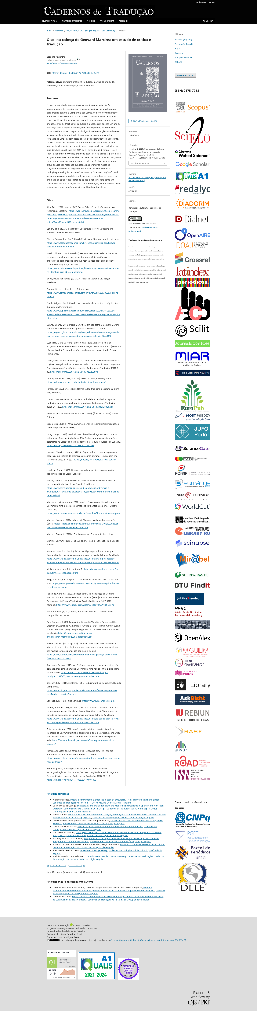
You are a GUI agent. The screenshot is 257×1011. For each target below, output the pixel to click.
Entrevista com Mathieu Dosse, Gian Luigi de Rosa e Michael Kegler (120, 856)
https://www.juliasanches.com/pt (98, 700)
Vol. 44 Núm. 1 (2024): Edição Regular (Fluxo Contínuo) (90, 30)
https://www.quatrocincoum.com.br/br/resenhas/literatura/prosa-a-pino (83, 513)
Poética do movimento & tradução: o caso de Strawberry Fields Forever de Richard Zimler (115, 799)
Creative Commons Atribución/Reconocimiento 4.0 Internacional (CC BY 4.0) (148, 940)
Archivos (59, 30)
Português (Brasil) (184, 44)
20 (58, 865)
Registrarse (201, 2)
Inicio (49, 30)
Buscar (209, 20)
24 (70, 865)
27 (79, 865)
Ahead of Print (107, 20)
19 (55, 865)
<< (48, 865)
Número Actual (49, 20)
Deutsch (179, 53)
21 (61, 865)
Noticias (91, 20)
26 (76, 865)
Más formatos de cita (140, 163)
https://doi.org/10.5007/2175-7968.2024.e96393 (75, 73)
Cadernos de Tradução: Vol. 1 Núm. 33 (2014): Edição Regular (120, 841)
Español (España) (183, 39)
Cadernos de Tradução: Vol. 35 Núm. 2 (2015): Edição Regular (93, 823)
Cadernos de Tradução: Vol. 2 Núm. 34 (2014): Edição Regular (123, 817)
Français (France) (183, 57)
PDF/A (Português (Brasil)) (145, 121)
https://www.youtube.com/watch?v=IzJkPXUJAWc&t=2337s (85, 604)
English (178, 48)
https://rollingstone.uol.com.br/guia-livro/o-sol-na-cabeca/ (76, 382)
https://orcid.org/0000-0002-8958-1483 (62, 63)
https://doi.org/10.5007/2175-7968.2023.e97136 (70, 445)
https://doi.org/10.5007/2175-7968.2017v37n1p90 (71, 779)
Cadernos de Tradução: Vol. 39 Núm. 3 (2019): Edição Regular (97, 835)
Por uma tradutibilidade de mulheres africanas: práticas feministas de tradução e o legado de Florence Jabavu (104, 889)
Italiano (178, 61)
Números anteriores (72, 20)
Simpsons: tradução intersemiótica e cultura (142, 844)
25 (73, 865)
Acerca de (124, 20)
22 (64, 865)
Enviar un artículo (185, 75)
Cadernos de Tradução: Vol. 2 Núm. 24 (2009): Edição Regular (118, 899)
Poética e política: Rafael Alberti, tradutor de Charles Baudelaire (110, 826)
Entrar (212, 2)
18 (52, 865)
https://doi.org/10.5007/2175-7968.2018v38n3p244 (87, 406)
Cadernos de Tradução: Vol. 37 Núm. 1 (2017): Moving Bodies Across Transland (92, 802)
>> (84, 865)
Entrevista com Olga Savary (94, 850)
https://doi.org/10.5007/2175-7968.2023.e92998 (74, 371)
